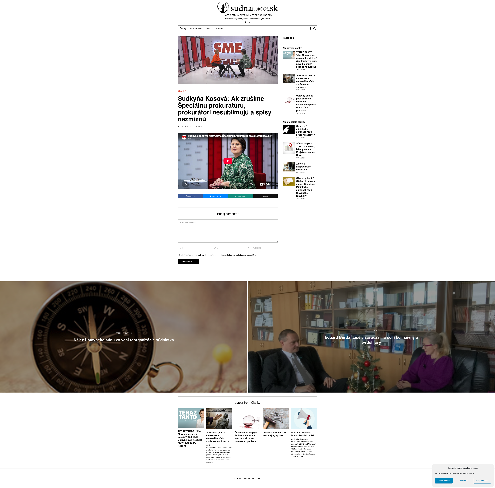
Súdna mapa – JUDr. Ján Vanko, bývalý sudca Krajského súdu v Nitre (306, 149)
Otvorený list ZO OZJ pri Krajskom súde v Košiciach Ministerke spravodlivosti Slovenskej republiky (306, 186)
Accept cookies (443, 480)
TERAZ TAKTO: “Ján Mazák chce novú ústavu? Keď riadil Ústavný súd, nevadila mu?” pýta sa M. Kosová (306, 59)
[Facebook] (310, 28)
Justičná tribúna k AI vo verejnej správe (274, 434)
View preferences (482, 480)
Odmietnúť (463, 480)
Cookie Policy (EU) (252, 478)
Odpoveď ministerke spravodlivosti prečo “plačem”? (305, 130)
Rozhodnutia (196, 28)
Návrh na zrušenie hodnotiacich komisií (302, 434)
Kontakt (219, 28)
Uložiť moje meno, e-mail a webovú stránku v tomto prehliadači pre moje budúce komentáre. (218, 255)
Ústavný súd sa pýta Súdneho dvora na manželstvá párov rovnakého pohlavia (306, 103)
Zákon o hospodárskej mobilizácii (303, 166)
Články (183, 28)
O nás (209, 28)
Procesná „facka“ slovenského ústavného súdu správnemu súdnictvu (306, 81)
